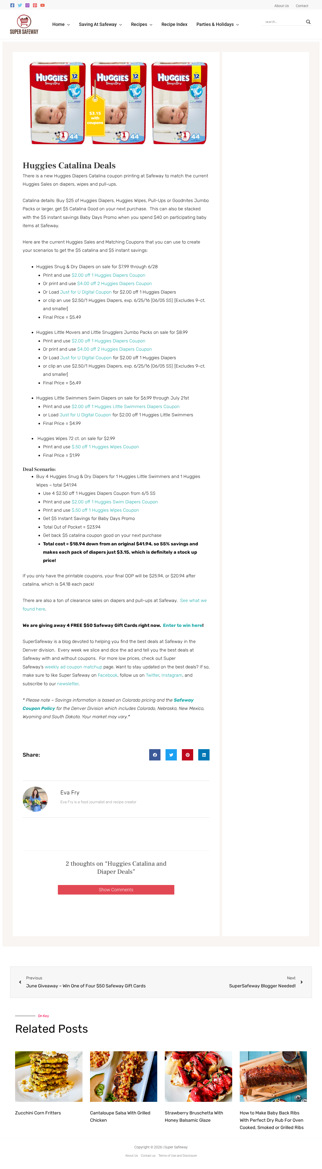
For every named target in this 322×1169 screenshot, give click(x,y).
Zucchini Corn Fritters (38, 1113)
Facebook (107, 675)
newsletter (67, 684)
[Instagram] (27, 5)
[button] (67, 24)
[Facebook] (12, 5)
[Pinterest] (35, 5)
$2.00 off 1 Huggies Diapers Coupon (108, 275)
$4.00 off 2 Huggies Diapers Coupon (114, 283)
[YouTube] (42, 5)
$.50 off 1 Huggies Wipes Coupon (105, 447)
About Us (131, 1155)
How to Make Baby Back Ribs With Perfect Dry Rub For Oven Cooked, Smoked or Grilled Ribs (272, 1120)
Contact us (148, 1155)
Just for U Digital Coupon (86, 292)
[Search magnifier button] (308, 21)
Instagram (172, 675)
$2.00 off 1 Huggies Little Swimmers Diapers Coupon (126, 406)
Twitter (152, 675)
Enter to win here (182, 625)
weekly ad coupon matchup (73, 667)
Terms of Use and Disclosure (177, 1155)
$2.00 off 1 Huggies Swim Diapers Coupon (115, 502)
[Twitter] (20, 5)
